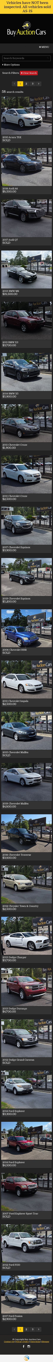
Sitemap (45, 1341)
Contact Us (9, 1341)
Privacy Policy (22, 1341)
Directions (35, 1341)
